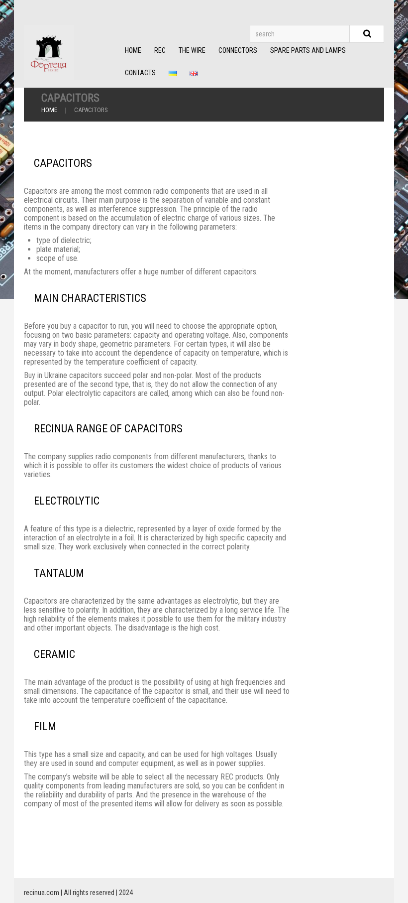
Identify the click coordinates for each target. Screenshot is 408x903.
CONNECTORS (237, 50)
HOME (133, 50)
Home (49, 110)
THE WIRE (192, 50)
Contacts (140, 73)
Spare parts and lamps (308, 50)
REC (160, 50)
